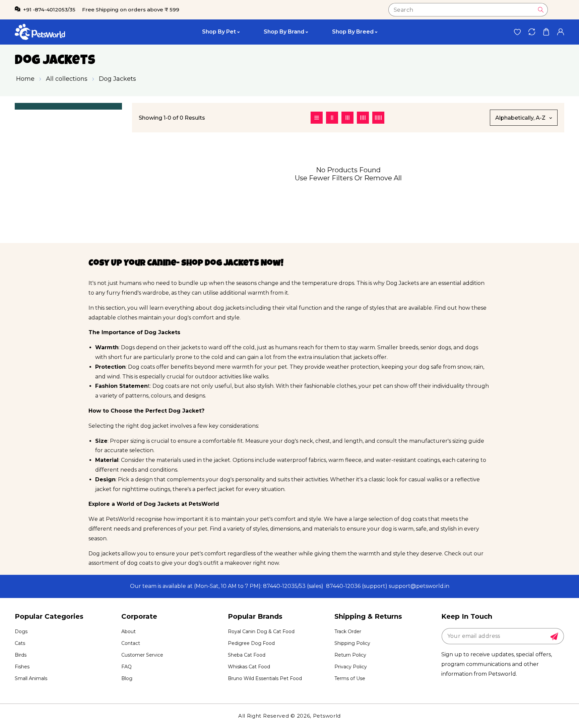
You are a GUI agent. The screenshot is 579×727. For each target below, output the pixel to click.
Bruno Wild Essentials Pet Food (265, 678)
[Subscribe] (554, 636)
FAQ (126, 667)
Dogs (21, 631)
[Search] (540, 9)
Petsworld (327, 716)
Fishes (22, 667)
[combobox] (468, 9)
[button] (546, 32)
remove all (383, 178)
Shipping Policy (352, 643)
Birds (20, 655)
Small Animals (31, 678)
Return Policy (350, 655)
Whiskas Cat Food (249, 667)
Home (25, 78)
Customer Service (142, 655)
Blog (126, 678)
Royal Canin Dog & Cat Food (261, 631)
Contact (130, 643)
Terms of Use (349, 678)
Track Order (347, 631)
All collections (66, 78)
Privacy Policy (350, 667)
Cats (20, 643)
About (128, 631)
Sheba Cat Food (246, 655)
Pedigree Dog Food (251, 643)
